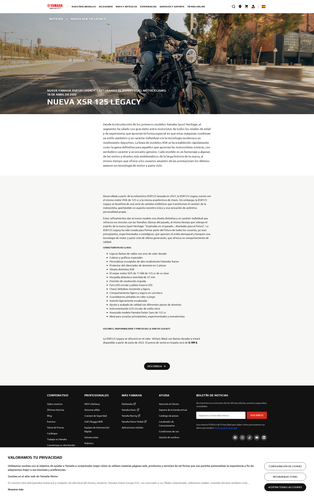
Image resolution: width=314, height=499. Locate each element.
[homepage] (54, 6)
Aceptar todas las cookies (285, 487)
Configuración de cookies (285, 466)
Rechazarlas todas (285, 476)
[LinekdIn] (264, 437)
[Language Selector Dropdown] (263, 6)
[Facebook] (235, 437)
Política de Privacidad (226, 427)
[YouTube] (257, 437)
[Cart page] (247, 7)
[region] (157, 473)
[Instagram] (242, 437)
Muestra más (15, 489)
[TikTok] (250, 437)
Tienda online (196, 6)
